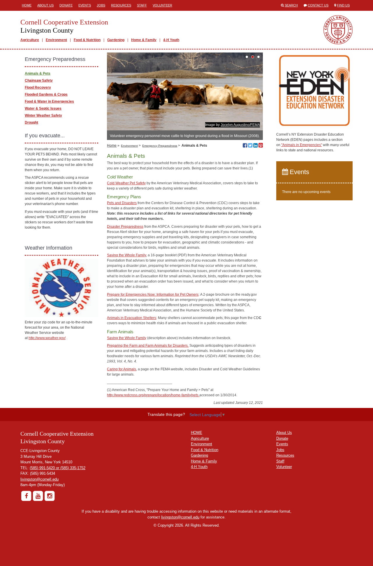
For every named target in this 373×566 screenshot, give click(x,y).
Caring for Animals (121, 369)
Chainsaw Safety (39, 80)
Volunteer (162, 5)
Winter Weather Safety (43, 115)
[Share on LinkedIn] (255, 146)
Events (84, 5)
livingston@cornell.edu (39, 479)
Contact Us (318, 5)
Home (26, 5)
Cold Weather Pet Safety (126, 183)
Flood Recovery (38, 87)
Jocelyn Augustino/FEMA (240, 125)
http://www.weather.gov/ (47, 338)
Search (291, 5)
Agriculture (29, 40)
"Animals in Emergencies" (301, 145)
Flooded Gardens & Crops (46, 94)
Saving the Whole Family (126, 255)
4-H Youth (171, 40)
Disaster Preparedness (125, 227)
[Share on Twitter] (250, 146)
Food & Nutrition (87, 40)
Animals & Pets (37, 73)
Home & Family (143, 40)
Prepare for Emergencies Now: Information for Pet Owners (152, 294)
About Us (45, 5)
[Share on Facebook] (245, 146)
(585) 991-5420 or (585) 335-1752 (57, 468)
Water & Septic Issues (43, 108)
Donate (66, 5)
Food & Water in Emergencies (49, 101)
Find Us (343, 5)
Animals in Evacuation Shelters (131, 318)
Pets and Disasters (122, 203)
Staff (142, 5)
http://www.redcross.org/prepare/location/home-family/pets (153, 395)
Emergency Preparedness (159, 145)
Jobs (101, 5)
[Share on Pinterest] (260, 146)
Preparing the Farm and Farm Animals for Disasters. (148, 346)
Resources (121, 5)
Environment (56, 40)
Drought (31, 122)
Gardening (115, 40)
